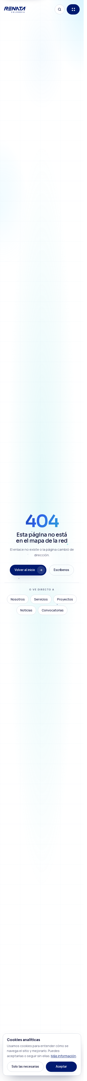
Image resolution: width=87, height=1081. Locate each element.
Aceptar (61, 1066)
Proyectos (65, 599)
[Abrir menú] (73, 9)
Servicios (41, 599)
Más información (63, 1056)
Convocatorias (53, 610)
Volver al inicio (24, 570)
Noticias (26, 610)
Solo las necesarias (25, 1066)
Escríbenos (61, 570)
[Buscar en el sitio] (59, 9)
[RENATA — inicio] (15, 9)
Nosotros (18, 599)
